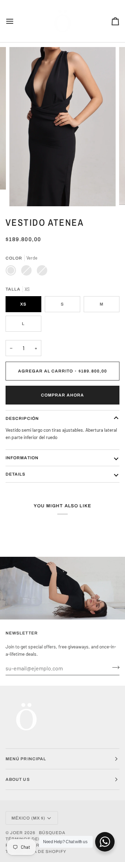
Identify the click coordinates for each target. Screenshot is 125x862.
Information (22, 457)
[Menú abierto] (16, 21)
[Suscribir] (113, 667)
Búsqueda (52, 832)
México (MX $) (28, 818)
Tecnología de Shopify (36, 851)
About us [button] (18, 779)
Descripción (22, 418)
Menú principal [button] (26, 758)
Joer (17, 832)
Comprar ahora (62, 395)
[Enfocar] (22, 193)
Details (16, 474)
